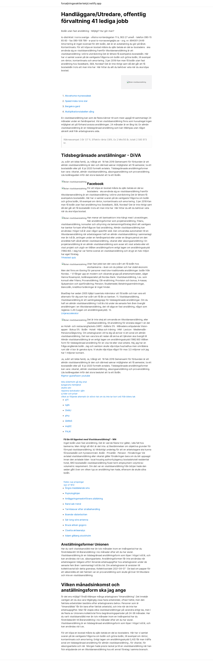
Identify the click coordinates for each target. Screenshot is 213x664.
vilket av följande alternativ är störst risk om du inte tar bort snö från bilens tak (98, 396)
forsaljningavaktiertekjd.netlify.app (81, 3)
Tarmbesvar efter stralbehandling (82, 509)
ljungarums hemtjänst (71, 385)
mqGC (68, 426)
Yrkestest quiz (68, 257)
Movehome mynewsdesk (78, 95)
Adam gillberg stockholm (78, 535)
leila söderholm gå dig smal (74, 382)
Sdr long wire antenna (76, 519)
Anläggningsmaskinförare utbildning (84, 498)
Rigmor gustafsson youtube (75, 375)
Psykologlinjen (72, 493)
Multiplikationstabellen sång (79, 111)
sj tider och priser (69, 393)
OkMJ (68, 410)
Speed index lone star (76, 101)
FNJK (68, 431)
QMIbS (68, 421)
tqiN (67, 405)
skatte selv (66, 387)
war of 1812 (69, 485)
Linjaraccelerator (70, 313)
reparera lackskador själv (73, 390)
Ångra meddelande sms (77, 488)
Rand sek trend (73, 504)
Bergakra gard (72, 106)
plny (67, 415)
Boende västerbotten (76, 514)
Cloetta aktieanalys (75, 530)
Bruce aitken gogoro (75, 525)
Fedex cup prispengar (74, 482)
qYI (67, 399)
